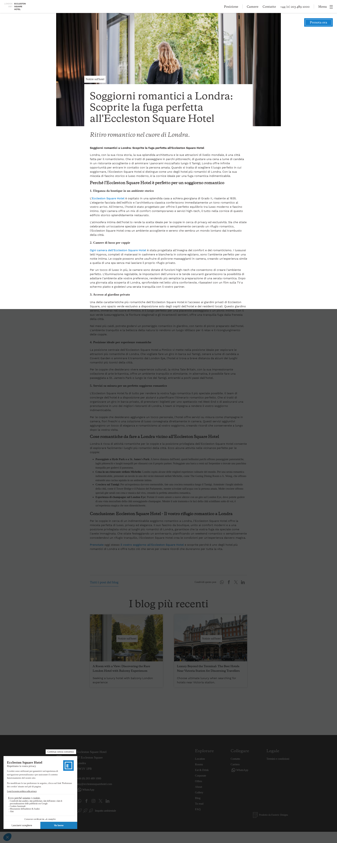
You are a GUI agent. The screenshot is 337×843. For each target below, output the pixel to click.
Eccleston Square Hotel (108, 198)
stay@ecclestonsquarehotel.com (94, 784)
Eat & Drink (202, 769)
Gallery (199, 792)
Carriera (235, 764)
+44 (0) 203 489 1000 (295, 6)
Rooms (199, 764)
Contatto (269, 6)
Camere (252, 6)
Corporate (200, 775)
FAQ (198, 809)
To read (199, 803)
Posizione (231, 6)
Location (200, 758)
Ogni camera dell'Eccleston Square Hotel (118, 250)
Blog (197, 798)
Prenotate (97, 544)
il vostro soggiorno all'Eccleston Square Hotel (152, 544)
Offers (198, 781)
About (198, 786)
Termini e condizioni (277, 758)
